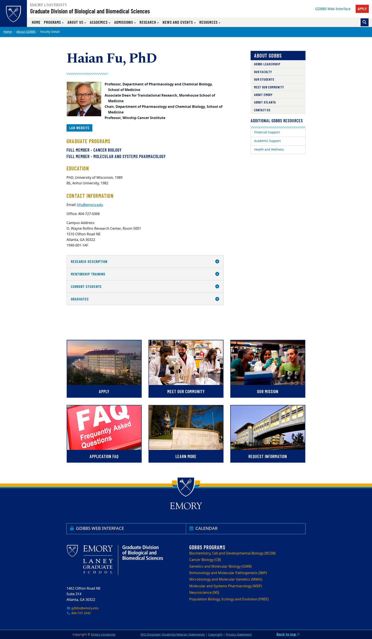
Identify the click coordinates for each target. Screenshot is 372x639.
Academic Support (267, 141)
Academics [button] (99, 22)
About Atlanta (265, 102)
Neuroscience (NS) (204, 592)
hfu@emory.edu (90, 204)
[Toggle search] (365, 22)
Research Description (89, 261)
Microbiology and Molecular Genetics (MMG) (225, 579)
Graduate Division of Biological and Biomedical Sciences (90, 11)
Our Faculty (263, 72)
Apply (362, 8)
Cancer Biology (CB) (205, 559)
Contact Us (262, 110)
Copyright (215, 634)
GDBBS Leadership (267, 64)
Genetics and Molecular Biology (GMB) (220, 566)
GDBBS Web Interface (332, 9)
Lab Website (79, 127)
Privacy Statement (239, 634)
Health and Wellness (269, 149)
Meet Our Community (269, 87)
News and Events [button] (178, 22)
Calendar (205, 528)
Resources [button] (209, 22)
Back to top (286, 634)
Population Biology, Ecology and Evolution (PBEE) (229, 599)
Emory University (103, 634)
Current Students (86, 286)
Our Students (264, 79)
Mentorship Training (88, 274)
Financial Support (267, 132)
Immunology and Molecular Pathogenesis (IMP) (228, 573)
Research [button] (148, 22)
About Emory (263, 95)
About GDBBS (26, 32)
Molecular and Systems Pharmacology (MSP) (225, 586)
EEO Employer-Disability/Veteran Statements (173, 634)
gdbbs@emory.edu (84, 608)
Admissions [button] (124, 22)
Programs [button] (53, 22)
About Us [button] (75, 22)
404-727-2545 (80, 613)
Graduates (80, 299)
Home (36, 22)
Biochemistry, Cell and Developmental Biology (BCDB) (232, 553)
